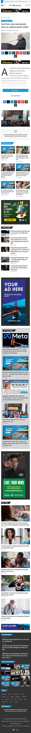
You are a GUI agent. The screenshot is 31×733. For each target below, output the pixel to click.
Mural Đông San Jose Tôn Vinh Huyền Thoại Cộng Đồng (15, 120)
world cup (16, 701)
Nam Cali (24, 696)
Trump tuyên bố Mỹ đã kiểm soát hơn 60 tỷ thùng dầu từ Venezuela (19, 267)
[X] (6, 52)
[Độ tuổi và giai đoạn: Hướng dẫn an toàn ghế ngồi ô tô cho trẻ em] (25, 678)
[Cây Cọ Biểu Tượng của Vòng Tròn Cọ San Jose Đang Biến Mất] (8, 150)
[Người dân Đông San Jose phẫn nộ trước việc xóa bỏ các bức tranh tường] (23, 167)
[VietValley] (15, 5)
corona (9, 694)
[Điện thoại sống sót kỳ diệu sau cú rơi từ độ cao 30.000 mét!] (5, 233)
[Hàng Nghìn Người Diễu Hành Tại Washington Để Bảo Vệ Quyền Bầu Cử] (5, 259)
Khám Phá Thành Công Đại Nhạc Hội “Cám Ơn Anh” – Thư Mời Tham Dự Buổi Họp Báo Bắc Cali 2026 (15, 374)
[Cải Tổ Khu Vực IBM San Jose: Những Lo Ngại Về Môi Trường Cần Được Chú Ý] (5, 684)
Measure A (18, 696)
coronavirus (15, 694)
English (10, 20)
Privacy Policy (25, 726)
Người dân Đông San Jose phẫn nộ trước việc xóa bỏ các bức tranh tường (22, 174)
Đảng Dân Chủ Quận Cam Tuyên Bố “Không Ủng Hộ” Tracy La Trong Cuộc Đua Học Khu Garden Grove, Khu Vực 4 (15, 398)
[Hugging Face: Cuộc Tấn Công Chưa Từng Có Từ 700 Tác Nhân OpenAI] (15, 678)
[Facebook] (2, 52)
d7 (7, 696)
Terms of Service (17, 726)
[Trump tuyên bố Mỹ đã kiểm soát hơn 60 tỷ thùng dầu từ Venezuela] (5, 268)
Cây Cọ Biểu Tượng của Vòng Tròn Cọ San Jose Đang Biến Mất (7, 157)
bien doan (4, 694)
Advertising (10, 726)
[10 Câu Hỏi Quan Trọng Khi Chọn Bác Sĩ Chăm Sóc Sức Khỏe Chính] (25, 672)
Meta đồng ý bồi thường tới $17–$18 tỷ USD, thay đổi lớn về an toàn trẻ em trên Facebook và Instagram (15, 351)
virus (11, 701)
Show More (15, 90)
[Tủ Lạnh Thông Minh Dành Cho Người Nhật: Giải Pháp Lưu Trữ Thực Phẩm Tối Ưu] (25, 684)
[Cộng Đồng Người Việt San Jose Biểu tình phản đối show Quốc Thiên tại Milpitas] (8, 167)
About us (4, 726)
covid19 (3, 696)
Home (3, 17)
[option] (15, 118)
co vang (22, 694)
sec (12, 699)
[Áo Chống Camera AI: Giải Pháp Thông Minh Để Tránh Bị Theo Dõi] (15, 672)
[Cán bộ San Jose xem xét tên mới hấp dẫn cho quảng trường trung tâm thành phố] (5, 678)
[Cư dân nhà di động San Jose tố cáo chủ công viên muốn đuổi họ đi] (8, 185)
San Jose (7, 699)
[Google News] (15, 95)
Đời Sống (8, 17)
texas (25, 699)
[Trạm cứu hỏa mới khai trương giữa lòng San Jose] (25, 666)
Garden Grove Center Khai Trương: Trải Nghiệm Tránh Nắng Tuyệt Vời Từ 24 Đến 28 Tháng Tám (15, 443)
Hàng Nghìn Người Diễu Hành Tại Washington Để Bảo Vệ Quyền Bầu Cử (19, 259)
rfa (2, 699)
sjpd (16, 699)
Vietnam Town (5, 701)
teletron (20, 699)
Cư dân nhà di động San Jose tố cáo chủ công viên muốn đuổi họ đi (7, 192)
